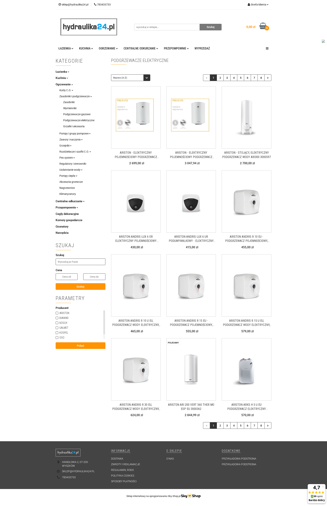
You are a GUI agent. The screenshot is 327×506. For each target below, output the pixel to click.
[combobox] (130, 77)
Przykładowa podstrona (239, 458)
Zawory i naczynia (70, 139)
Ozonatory (62, 226)
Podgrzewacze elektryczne (78, 120)
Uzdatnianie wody (70, 169)
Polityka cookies (122, 475)
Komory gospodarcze (69, 220)
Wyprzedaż (202, 48)
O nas (170, 458)
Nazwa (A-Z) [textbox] (120, 77)
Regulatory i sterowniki (72, 163)
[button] (120, 451)
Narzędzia (62, 232)
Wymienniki (69, 108)
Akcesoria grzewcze (71, 181)
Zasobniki (69, 102)
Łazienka (62, 71)
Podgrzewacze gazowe (76, 114)
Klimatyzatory (67, 193)
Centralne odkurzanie (69, 201)
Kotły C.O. (65, 90)
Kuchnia (61, 78)
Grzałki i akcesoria (74, 126)
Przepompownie (66, 207)
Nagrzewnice (67, 187)
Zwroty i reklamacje (125, 464)
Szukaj (80, 286)
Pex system (66, 157)
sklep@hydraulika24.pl (78, 471)
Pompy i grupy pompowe (74, 133)
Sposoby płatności (124, 481)
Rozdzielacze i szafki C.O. (74, 151)
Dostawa (117, 458)
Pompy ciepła (67, 175)
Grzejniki (64, 145)
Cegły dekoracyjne (67, 214)
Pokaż (80, 345)
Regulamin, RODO (122, 469)
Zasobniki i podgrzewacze (74, 96)
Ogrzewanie (63, 84)
